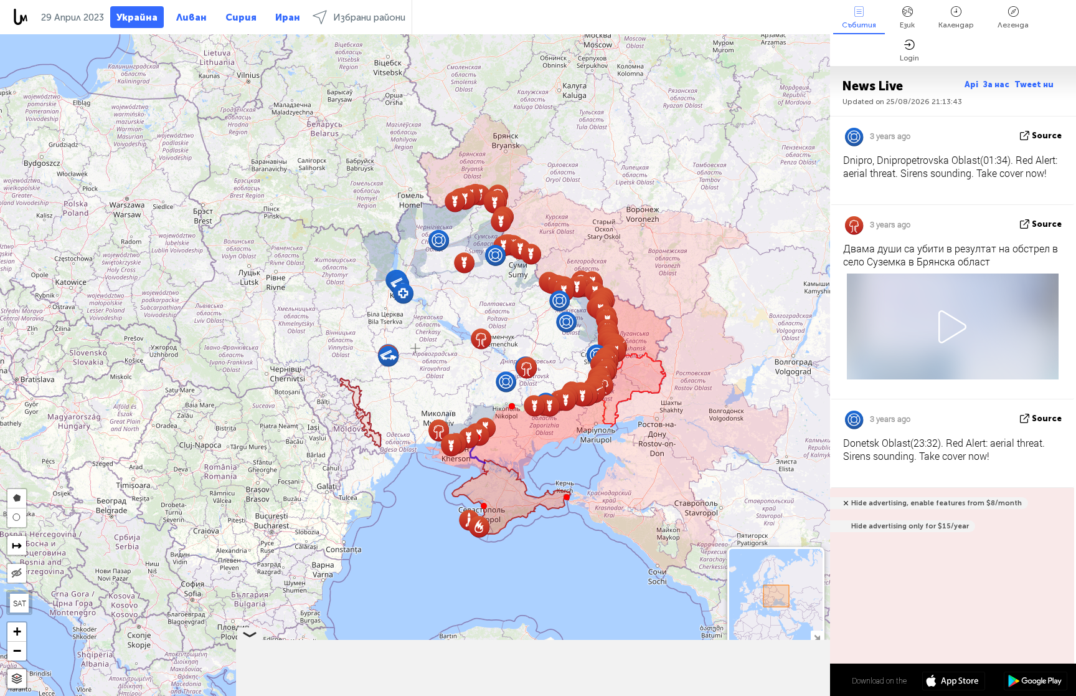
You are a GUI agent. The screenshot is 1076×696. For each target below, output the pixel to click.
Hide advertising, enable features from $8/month (936, 503)
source (1047, 135)
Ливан (191, 17)
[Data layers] (16, 679)
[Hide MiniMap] (817, 636)
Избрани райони (369, 17)
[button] (512, 406)
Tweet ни (1034, 84)
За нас (996, 84)
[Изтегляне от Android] (1035, 682)
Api (971, 84)
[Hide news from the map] (16, 573)
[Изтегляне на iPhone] (953, 682)
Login (909, 58)
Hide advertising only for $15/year (910, 526)
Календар (956, 25)
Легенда (1013, 25)
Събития (859, 25)
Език (907, 25)
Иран (287, 17)
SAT (19, 603)
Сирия (241, 17)
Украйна (137, 17)
